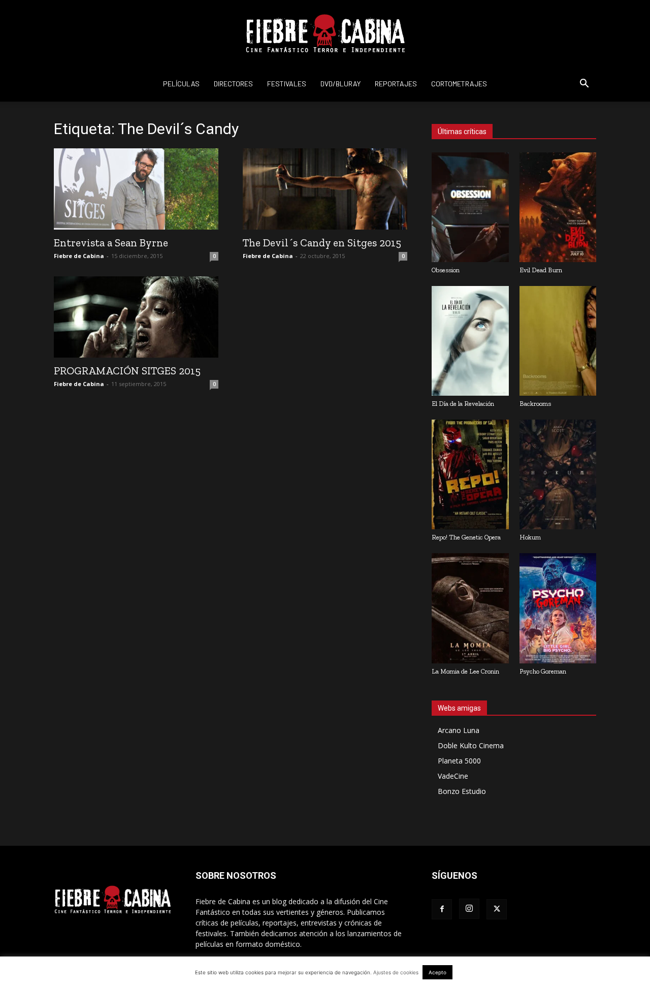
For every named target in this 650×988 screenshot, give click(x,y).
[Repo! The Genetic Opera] (470, 474)
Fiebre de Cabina (79, 256)
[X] (496, 909)
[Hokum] (558, 474)
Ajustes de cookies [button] (395, 972)
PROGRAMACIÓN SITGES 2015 (127, 370)
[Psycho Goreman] (558, 608)
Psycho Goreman (542, 671)
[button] (584, 84)
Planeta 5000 (459, 761)
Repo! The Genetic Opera (466, 537)
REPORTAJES (396, 83)
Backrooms (535, 403)
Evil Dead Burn (540, 270)
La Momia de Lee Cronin (465, 671)
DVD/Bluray (340, 83)
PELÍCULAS (181, 83)
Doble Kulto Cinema (471, 745)
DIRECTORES (233, 83)
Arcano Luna (458, 730)
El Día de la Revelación (463, 403)
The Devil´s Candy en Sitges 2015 (322, 242)
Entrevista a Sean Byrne (111, 242)
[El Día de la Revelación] (470, 341)
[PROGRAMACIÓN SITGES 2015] (136, 317)
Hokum (530, 537)
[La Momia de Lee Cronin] (470, 608)
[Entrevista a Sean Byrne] (136, 189)
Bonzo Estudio (462, 791)
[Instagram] (469, 909)
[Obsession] (470, 207)
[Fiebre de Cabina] (325, 33)
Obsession (446, 270)
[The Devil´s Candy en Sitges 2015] (325, 189)
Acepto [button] (437, 972)
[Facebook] (442, 909)
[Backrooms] (558, 341)
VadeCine (453, 776)
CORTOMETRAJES (459, 83)
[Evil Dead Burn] (558, 207)
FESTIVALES (286, 83)
